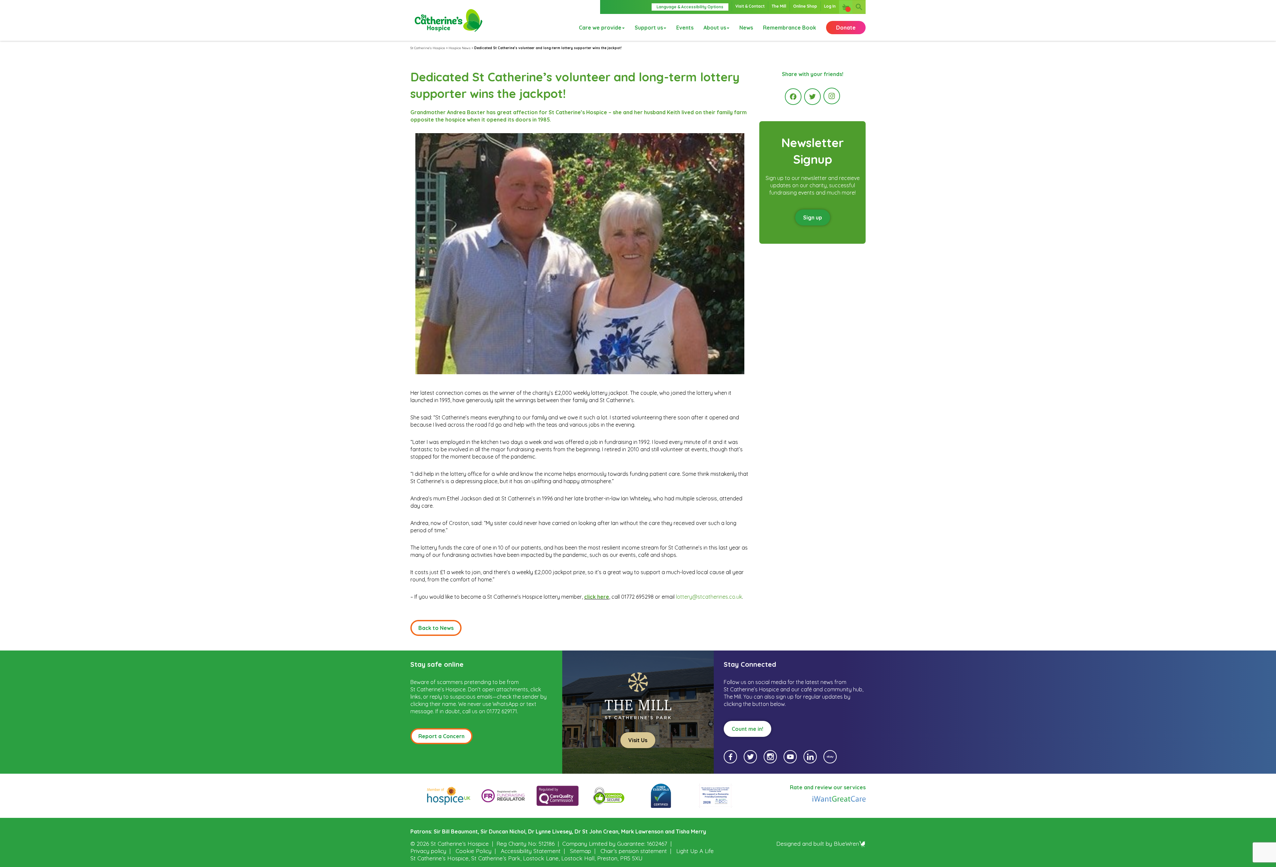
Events (684, 27)
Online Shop (805, 6)
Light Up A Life (695, 850)
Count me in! (747, 729)
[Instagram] (831, 96)
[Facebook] (793, 96)
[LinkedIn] (810, 756)
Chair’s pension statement (633, 850)
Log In (830, 6)
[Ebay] (830, 756)
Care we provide (600, 27)
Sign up (812, 217)
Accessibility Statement (531, 850)
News (746, 27)
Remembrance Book (789, 27)
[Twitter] (812, 96)
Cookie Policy (473, 850)
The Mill (779, 6)
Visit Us (637, 740)
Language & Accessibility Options (690, 6)
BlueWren (846, 843)
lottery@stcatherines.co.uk (709, 596)
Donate (846, 27)
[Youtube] (790, 756)
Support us (649, 27)
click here (596, 596)
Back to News (436, 628)
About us (714, 27)
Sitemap (580, 850)
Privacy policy (428, 850)
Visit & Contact (750, 6)
